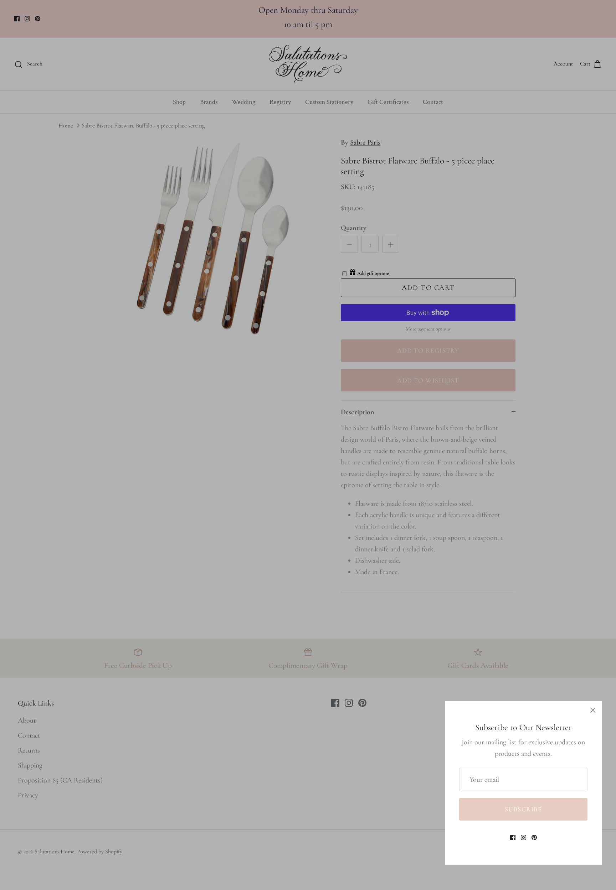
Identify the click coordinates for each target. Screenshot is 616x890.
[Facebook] (512, 837)
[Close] (593, 710)
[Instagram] (523, 837)
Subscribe (523, 809)
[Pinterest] (534, 837)
